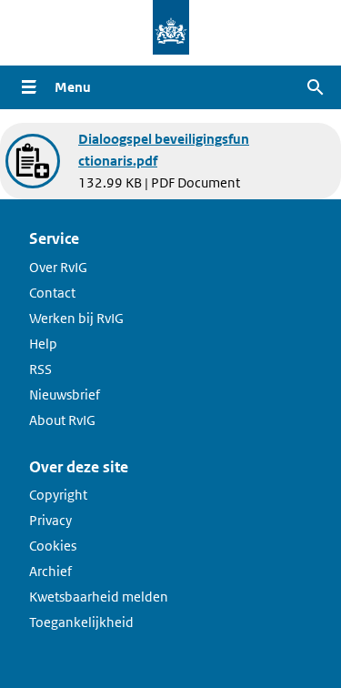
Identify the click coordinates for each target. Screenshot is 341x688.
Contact (52, 292)
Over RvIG (58, 267)
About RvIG (62, 420)
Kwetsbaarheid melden (98, 596)
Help (43, 343)
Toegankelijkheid (81, 622)
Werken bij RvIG (76, 318)
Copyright (58, 494)
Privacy (50, 520)
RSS (40, 369)
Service (54, 238)
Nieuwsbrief (64, 394)
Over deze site (78, 467)
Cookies (52, 545)
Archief (50, 571)
